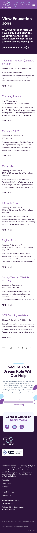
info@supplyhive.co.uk (10, 501)
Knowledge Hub (8, 492)
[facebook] (7, 426)
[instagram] (22, 426)
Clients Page (6, 483)
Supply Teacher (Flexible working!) (15, 279)
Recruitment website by (15, 526)
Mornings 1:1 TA (10, 131)
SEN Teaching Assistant (15, 315)
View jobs (5, 487)
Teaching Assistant (12, 96)
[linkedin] (14, 426)
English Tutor (9, 240)
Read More (7, 86)
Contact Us (6, 495)
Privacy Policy (31, 530)
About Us (5, 480)
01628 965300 (7, 504)
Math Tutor (8, 165)
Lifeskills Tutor (10, 203)
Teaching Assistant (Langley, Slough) (18, 62)
